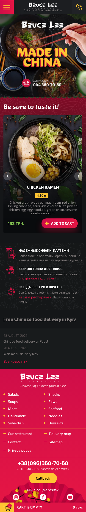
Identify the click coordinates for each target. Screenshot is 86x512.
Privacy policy (19, 450)
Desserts (56, 423)
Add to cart (62, 223)
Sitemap (56, 442)
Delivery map (60, 433)
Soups (13, 401)
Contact (14, 442)
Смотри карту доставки (36, 278)
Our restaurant (20, 433)
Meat (12, 409)
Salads (13, 394)
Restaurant (7, 7)
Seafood (55, 409)
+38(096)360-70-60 (79, 7)
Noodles (55, 416)
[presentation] (7, 176)
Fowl (52, 401)
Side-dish (16, 423)
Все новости (14, 361)
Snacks (54, 394)
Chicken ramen (43, 187)
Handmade (17, 416)
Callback (43, 478)
